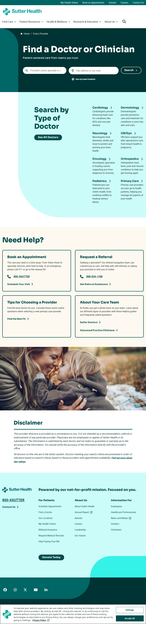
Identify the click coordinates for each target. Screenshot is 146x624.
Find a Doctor (45, 512)
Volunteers (116, 529)
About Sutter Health (84, 506)
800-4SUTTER (22, 276)
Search (129, 70)
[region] (73, 614)
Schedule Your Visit (18, 284)
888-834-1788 (94, 276)
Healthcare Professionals (123, 512)
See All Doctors (48, 137)
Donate (112, 2)
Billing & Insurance (47, 529)
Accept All (130, 618)
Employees (116, 506)
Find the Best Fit (16, 318)
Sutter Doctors (89, 322)
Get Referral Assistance (94, 284)
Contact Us (138, 2)
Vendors (115, 523)
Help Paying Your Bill (48, 541)
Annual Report (84, 512)
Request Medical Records (51, 535)
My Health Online (69, 2)
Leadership (80, 529)
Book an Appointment (93, 2)
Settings (130, 610)
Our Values (80, 535)
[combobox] (44, 70)
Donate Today (51, 557)
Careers (124, 2)
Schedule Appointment (49, 506)
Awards (78, 518)
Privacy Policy (42, 620)
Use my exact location (85, 79)
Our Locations (45, 518)
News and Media (121, 518)
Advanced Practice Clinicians (97, 330)
